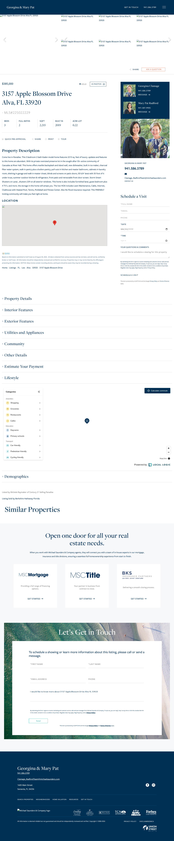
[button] (54, 222)
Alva (28, 268)
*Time (123, 236)
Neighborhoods (43, 800)
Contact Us (129, 181)
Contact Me (144, 95)
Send (38, 721)
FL (19, 268)
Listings (12, 268)
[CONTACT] (153, 69)
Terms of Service (164, 281)
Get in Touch (131, 7)
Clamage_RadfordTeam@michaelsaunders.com (145, 178)
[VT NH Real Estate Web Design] (150, 828)
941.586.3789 (150, 7)
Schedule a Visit (134, 196)
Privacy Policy (151, 268)
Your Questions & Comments (135, 247)
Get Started (34, 599)
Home (4, 268)
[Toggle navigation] (164, 7)
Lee (23, 268)
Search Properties (25, 800)
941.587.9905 (144, 108)
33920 (35, 268)
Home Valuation (60, 800)
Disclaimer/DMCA (147, 821)
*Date (123, 224)
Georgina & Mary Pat (20, 7)
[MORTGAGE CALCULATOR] (15, 139)
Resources (73, 800)
